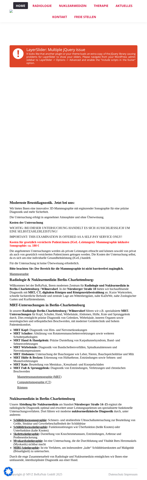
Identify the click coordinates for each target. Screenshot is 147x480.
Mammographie (19, 274)
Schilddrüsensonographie (29, 420)
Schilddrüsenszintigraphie (30, 427)
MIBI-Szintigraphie (26, 447)
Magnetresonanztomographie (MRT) (39, 376)
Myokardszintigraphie (27, 440)
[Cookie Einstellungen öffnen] (8, 475)
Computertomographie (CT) (34, 382)
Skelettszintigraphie (26, 434)
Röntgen (22, 387)
